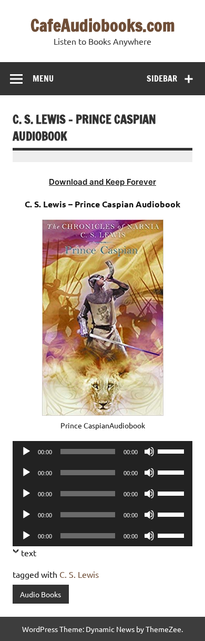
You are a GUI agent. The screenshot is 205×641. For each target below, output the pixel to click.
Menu (43, 78)
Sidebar (162, 78)
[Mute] (149, 451)
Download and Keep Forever (102, 182)
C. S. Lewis (79, 574)
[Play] (26, 451)
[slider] (172, 450)
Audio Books (40, 594)
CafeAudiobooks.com (102, 25)
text (28, 552)
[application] (102, 451)
